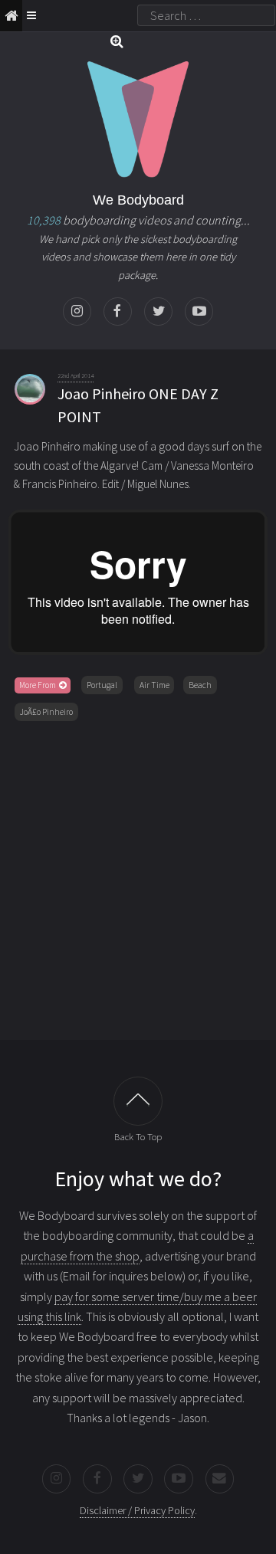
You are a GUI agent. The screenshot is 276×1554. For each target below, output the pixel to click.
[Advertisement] (138, 877)
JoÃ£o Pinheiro (46, 712)
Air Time (154, 685)
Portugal (102, 685)
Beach (200, 685)
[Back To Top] (138, 1101)
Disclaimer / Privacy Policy (137, 1510)
